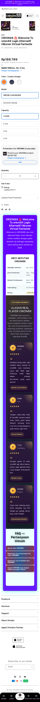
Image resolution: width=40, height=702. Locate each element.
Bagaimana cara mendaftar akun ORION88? (19, 561)
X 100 (5, 124)
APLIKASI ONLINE (10, 103)
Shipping (12, 62)
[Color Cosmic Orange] (4, 82)
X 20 (5, 138)
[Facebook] (2, 209)
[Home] (13, 15)
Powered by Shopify (26, 690)
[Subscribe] (31, 667)
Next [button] (38, 3)
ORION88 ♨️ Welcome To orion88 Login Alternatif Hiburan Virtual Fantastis (20, 3)
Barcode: (16, 47)
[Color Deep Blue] (11, 82)
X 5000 (6, 116)
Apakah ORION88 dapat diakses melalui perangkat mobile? (18, 568)
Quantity (5, 170)
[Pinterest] (10, 209)
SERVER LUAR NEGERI (12, 95)
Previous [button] (2, 3)
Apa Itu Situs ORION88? (16, 548)
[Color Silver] (19, 82)
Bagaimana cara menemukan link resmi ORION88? (19, 554)
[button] (2, 15)
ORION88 (16, 690)
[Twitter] (6, 209)
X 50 (5, 131)
